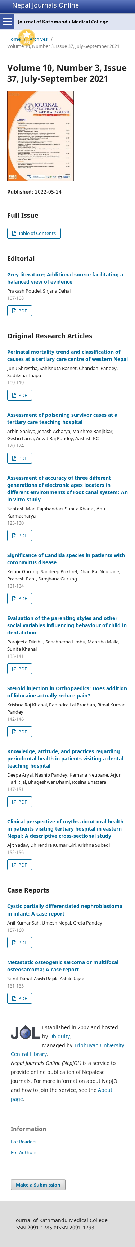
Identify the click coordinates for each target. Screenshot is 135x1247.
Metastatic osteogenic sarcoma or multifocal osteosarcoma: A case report (62, 966)
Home (14, 39)
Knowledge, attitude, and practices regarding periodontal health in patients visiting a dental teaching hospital (65, 758)
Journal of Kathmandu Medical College (63, 21)
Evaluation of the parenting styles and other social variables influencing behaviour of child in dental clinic (67, 625)
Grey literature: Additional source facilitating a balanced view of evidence (65, 278)
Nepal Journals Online (45, 5)
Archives (39, 39)
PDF (22, 310)
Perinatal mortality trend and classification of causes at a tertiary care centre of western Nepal (67, 355)
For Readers (23, 1141)
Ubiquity (59, 1036)
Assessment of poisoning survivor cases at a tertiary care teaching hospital (62, 418)
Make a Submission (38, 1185)
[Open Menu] (7, 21)
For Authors (23, 1152)
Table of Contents (36, 233)
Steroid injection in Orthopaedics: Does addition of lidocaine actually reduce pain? (67, 692)
